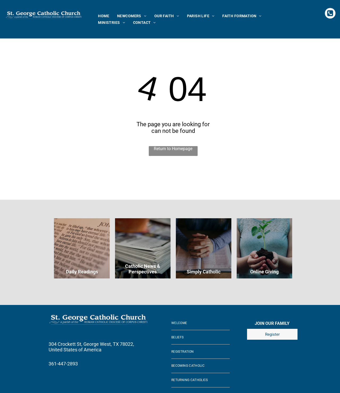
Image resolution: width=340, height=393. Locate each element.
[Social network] (330, 14)
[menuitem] (103, 15)
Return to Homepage (173, 148)
